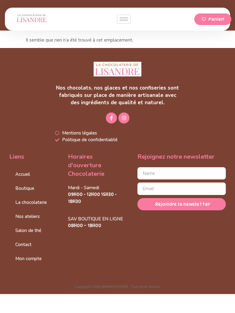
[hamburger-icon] (124, 19)
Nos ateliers (27, 216)
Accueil (22, 174)
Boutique (24, 188)
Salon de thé (28, 230)
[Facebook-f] (111, 117)
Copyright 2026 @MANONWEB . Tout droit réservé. (118, 286)
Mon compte (28, 259)
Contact (23, 244)
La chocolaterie (31, 202)
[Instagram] (123, 117)
